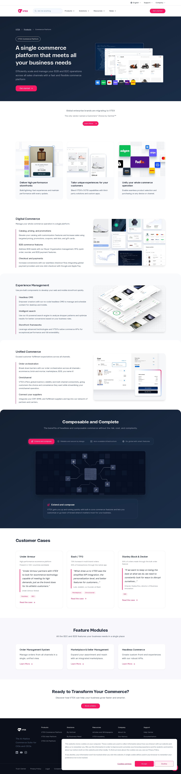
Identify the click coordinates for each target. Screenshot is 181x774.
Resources (98, 11)
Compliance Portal (61, 769)
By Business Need (74, 736)
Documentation (150, 736)
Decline (164, 764)
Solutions (83, 11)
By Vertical (71, 732)
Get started (157, 11)
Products (68, 11)
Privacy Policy (35, 769)
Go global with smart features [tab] (138, 441)
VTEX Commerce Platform (51, 732)
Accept (144, 764)
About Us (122, 732)
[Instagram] (26, 752)
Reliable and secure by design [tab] (72, 441)
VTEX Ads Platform (48, 736)
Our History (122, 736)
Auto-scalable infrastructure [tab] (105, 441)
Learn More (88, 123)
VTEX (18, 29)
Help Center (148, 732)
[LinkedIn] (17, 752)
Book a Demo (90, 706)
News (111, 11)
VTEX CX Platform (48, 741)
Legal (47, 769)
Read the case (26, 602)
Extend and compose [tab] (42, 441)
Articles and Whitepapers (102, 732)
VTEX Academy (98, 736)
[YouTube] (21, 752)
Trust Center (21, 769)
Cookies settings (124, 764)
